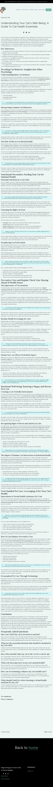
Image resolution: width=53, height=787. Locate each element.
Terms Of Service (5, 778)
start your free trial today (36, 611)
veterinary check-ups (6, 289)
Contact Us (30, 771)
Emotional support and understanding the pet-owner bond (15, 459)
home (33, 747)
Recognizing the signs (43, 79)
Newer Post (6, 732)
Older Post (47, 732)
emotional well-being (46, 437)
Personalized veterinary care (42, 212)
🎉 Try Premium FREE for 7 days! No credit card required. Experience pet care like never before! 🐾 (26, 1)
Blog (43, 9)
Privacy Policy (4, 776)
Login (48, 9)
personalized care (29, 540)
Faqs (40, 9)
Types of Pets (25, 9)
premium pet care (5, 127)
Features (18, 9)
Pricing (31, 9)
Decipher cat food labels (14, 246)
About (36, 9)
